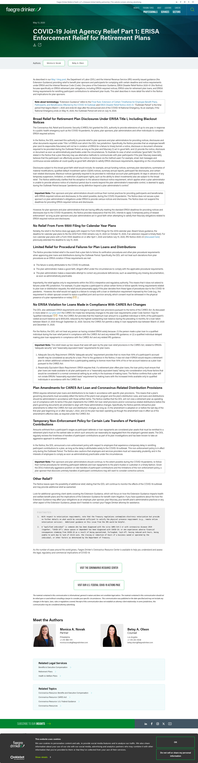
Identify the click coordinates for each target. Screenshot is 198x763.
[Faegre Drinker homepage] (23, 9)
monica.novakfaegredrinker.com (74, 642)
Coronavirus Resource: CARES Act (53, 697)
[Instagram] (184, 2)
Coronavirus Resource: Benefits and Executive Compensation (63, 693)
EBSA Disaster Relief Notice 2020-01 (117, 104)
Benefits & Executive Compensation (53, 667)
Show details (41, 757)
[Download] (34, 45)
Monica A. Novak (54, 63)
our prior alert (54, 312)
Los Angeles (132, 637)
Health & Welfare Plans (48, 676)
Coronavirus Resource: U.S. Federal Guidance (57, 701)
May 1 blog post (58, 79)
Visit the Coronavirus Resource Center (99, 567)
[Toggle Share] (39, 45)
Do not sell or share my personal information (175, 754)
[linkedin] (176, 2)
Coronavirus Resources (48, 705)
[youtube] (193, 2)
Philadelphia (65, 637)
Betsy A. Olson (78, 63)
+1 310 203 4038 (134, 640)
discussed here (152, 236)
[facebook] (180, 2)
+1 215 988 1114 (66, 640)
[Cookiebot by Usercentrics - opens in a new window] (17, 758)
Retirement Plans (45, 671)
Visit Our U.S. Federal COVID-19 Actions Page (99, 585)
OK (175, 742)
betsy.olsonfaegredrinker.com (140, 642)
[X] (188, 2)
